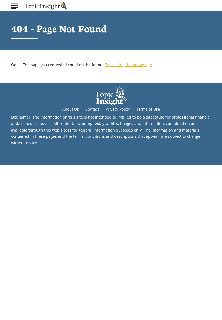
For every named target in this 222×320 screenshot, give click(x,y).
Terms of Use (148, 109)
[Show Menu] (14, 5)
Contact (92, 109)
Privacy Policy (118, 109)
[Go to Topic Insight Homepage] (46, 5)
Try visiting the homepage (128, 64)
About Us (70, 109)
